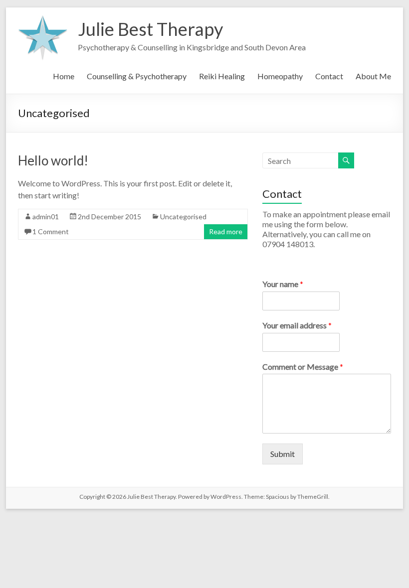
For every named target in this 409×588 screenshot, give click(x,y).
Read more (225, 231)
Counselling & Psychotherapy (137, 76)
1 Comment (50, 231)
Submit (282, 453)
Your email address (297, 325)
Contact (329, 76)
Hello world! (53, 160)
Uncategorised (183, 216)
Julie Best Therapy (150, 29)
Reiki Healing (222, 76)
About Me (373, 76)
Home (63, 76)
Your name (282, 284)
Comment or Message (302, 366)
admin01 (45, 216)
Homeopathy (280, 76)
